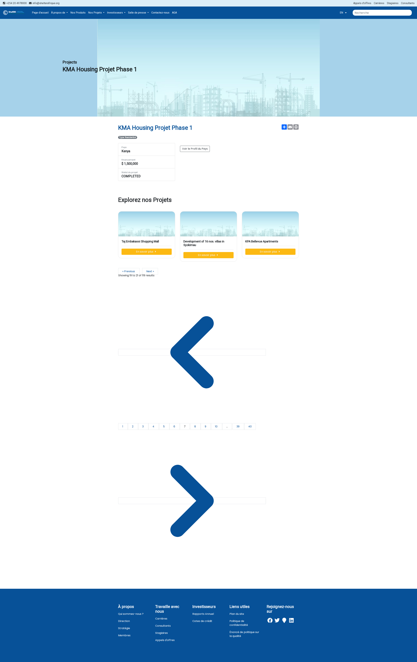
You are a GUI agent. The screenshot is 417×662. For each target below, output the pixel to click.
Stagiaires (392, 3)
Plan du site (237, 614)
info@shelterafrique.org (45, 3)
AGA (174, 12)
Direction (124, 621)
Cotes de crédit (202, 621)
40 (250, 426)
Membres (124, 635)
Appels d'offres (362, 3)
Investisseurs (115, 12)
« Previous (129, 271)
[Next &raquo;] (192, 500)
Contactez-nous (160, 12)
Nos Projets (95, 12)
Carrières (379, 3)
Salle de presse (137, 12)
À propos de (58, 12)
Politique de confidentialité (239, 623)
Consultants (408, 3)
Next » (150, 271)
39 (238, 426)
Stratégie (124, 628)
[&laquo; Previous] (192, 352)
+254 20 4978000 (16, 3)
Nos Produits (78, 12)
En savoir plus (145, 252)
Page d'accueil (40, 12)
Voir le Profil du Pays (195, 149)
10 (216, 426)
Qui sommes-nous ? (131, 614)
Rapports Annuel (203, 614)
